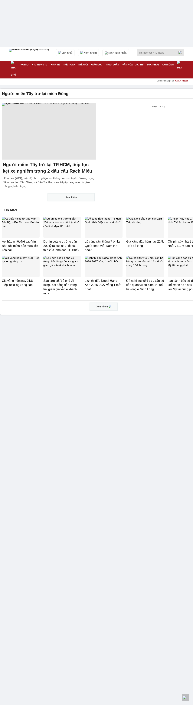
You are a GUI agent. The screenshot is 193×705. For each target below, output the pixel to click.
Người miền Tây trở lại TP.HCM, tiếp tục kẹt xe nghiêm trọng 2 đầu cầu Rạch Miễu (47, 168)
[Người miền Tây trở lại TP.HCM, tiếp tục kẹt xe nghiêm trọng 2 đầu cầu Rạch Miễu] (49, 131)
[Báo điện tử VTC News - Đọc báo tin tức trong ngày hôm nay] (30, 54)
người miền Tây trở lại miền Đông (35, 93)
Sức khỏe (153, 64)
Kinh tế (55, 64)
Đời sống (168, 64)
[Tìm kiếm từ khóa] (181, 52)
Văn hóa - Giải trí (132, 64)
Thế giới (83, 64)
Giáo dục (97, 64)
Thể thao (69, 64)
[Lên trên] (185, 697)
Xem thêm (71, 197)
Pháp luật (112, 64)
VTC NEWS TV (39, 64)
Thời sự (24, 64)
